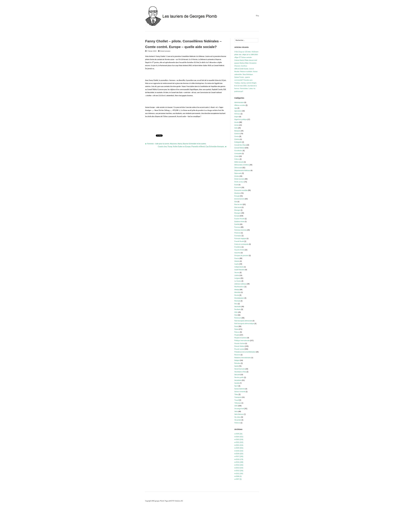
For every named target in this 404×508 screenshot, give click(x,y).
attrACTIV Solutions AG (175, 501)
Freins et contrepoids (241, 244)
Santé (236, 366)
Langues (237, 278)
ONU (236, 312)
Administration (239, 102)
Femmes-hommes (240, 230)
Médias (236, 289)
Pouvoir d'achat (239, 343)
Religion (237, 360)
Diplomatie (237, 173)
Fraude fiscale (239, 241)
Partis (236, 326)
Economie (237, 187)
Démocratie (238, 167)
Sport (236, 386)
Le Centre (237, 281)
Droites (236, 176)
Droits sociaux (239, 182)
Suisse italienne (239, 389)
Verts (236, 411)
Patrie (236, 329)
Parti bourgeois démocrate (243, 321)
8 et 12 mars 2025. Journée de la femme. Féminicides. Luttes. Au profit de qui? (245, 88)
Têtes (236, 394)
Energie (237, 196)
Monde (236, 295)
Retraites (237, 363)
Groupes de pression (241, 255)
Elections (237, 193)
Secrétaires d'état (240, 372)
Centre (236, 136)
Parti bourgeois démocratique (244, 323)
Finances (237, 233)
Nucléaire (237, 309)
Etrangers (237, 213)
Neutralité (237, 306)
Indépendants (239, 267)
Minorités (237, 292)
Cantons (237, 133)
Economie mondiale (241, 190)
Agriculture (238, 111)
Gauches (237, 252)
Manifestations (239, 286)
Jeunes (236, 272)
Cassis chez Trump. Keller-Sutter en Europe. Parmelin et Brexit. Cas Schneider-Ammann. (191, 146)
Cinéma (237, 139)
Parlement (237, 318)
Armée (236, 122)
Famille (236, 224)
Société (236, 383)
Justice (236, 275)
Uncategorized (239, 408)
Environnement (239, 199)
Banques (237, 131)
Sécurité (237, 374)
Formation (237, 235)
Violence (237, 423)
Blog (257, 15)
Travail (236, 400)
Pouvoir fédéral (239, 346)
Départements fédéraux (242, 170)
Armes (236, 125)
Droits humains (165, 51)
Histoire (236, 261)
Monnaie (237, 301)
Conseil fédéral (239, 148)
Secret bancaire (239, 369)
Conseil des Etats (240, 145)
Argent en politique (240, 119)
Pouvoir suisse (239, 349)
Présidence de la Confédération (244, 352)
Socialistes (237, 380)
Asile (236, 128)
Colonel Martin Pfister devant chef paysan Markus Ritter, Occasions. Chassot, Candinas (245, 63)
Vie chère (237, 417)
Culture (236, 159)
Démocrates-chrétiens (241, 165)
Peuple (236, 335)
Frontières (237, 247)
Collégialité (238, 142)
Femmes (237, 227)
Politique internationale (242, 340)
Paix (235, 315)
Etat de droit (238, 204)
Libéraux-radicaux (240, 284)
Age (235, 108)
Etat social (237, 207)
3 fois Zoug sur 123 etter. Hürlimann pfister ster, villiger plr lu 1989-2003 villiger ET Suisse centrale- (246, 54)
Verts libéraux (238, 414)
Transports (238, 397)
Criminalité (237, 153)
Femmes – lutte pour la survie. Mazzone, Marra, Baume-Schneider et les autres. (176, 144)
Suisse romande (239, 391)
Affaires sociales (239, 105)
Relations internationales (242, 357)
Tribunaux (237, 403)
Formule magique (240, 238)
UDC (236, 406)
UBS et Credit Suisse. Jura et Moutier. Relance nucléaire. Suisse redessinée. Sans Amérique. (245, 71)
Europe (236, 216)
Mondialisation (239, 298)
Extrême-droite (239, 221)
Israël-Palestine (239, 269)
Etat (235, 201)
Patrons (237, 332)
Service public (239, 377)
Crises (236, 156)
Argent (236, 116)
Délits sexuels (239, 162)
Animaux (237, 114)
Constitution (238, 150)
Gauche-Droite (239, 250)
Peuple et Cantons (240, 338)
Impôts (236, 264)
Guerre (236, 258)
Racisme (237, 355)
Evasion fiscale (239, 218)
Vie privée (237, 420)
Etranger (237, 210)
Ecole (236, 184)
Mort (235, 304)
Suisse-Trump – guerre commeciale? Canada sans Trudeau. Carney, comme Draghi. (245, 80)
